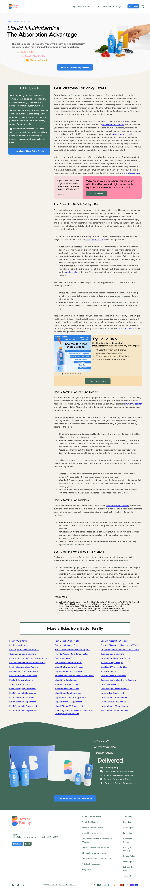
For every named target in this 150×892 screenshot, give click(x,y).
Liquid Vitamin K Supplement (114, 697)
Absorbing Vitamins (90, 833)
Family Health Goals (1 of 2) (67, 641)
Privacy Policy (64, 885)
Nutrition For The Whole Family (115, 658)
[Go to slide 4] (67, 373)
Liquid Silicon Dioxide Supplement (70, 697)
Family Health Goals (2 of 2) (67, 645)
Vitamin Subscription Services (114, 641)
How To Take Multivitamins (113, 675)
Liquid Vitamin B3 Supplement (23, 710)
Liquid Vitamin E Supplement (22, 701)
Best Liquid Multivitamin (92, 827)
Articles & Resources (91, 864)
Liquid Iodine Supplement (112, 693)
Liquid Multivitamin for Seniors (69, 667)
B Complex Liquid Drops (112, 662)
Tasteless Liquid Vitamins (112, 654)
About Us (127, 816)
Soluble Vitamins (108, 671)
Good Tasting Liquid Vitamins (22, 688)
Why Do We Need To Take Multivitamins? (74, 675)
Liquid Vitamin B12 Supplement (115, 701)
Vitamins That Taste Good (67, 688)
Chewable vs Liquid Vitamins (22, 654)
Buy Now (17, 844)
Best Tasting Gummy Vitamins (115, 688)
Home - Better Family (91, 816)
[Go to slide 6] (70, 373)
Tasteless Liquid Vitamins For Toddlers (118, 680)
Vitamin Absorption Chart (67, 684)
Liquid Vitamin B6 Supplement (23, 693)
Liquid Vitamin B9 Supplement (69, 706)
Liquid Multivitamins (18, 645)
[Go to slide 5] (68, 373)
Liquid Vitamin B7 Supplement (114, 706)
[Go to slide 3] (65, 373)
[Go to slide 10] (77, 373)
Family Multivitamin (18, 641)
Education (127, 833)
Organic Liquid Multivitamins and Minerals (120, 649)
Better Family (53, 885)
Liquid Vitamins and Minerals (68, 671)
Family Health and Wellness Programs (72, 649)
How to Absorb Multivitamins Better (71, 654)
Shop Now (133, 6)
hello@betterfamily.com (25, 836)
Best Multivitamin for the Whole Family (27, 662)
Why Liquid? (129, 827)
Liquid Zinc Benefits (110, 684)
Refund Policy (129, 856)
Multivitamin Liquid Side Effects (23, 671)
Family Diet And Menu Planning (23, 667)
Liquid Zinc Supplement (66, 680)
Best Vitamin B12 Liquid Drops (23, 675)
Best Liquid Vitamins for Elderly (115, 667)
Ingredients (128, 822)
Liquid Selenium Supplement (22, 697)
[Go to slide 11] (78, 373)
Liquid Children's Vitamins (21, 680)
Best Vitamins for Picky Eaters (114, 710)
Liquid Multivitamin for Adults (68, 662)
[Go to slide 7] (72, 373)
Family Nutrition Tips (64, 658)
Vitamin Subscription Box (20, 684)
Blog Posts (86, 869)
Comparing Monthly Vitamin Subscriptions (28, 658)
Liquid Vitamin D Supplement (68, 701)
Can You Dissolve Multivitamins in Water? (120, 645)
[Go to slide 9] (75, 373)
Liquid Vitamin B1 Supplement (23, 706)
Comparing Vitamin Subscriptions (96, 858)
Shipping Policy (129, 861)
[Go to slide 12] (80, 373)
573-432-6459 (50, 836)
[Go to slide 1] (62, 373)
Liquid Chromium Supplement (68, 693)
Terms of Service (130, 876)
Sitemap (73, 885)
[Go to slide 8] (73, 373)
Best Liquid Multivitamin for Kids (24, 649)
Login (27, 844)
